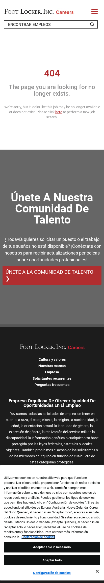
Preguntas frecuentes (52, 385)
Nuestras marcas (52, 366)
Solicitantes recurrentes (52, 378)
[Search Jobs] (92, 24)
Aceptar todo (52, 560)
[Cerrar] (97, 571)
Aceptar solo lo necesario (52, 547)
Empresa (52, 372)
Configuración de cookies (52, 573)
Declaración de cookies (38, 537)
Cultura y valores (52, 359)
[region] (52, 522)
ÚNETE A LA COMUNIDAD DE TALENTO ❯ (49, 275)
